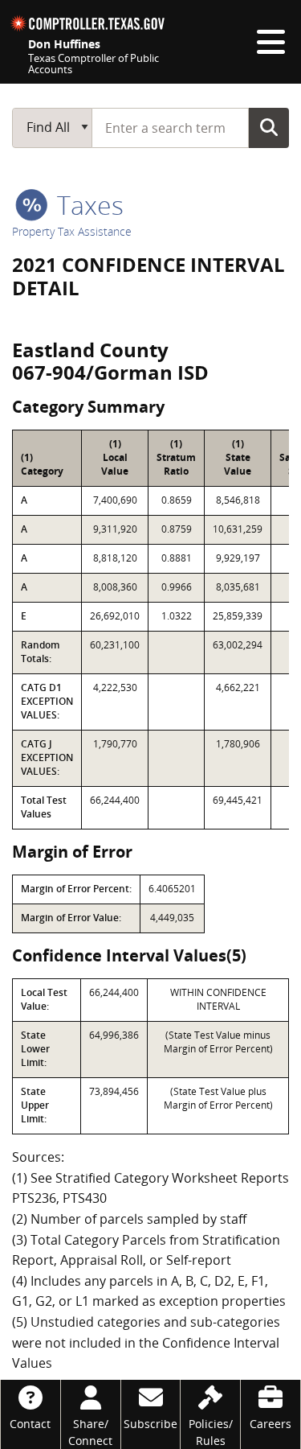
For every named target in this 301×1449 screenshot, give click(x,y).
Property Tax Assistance (72, 231)
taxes (87, 204)
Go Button (269, 127)
